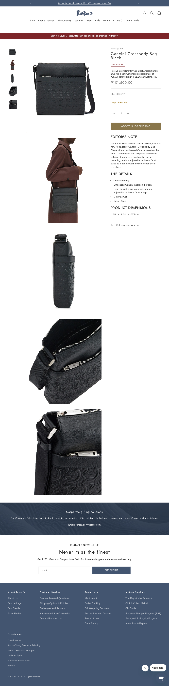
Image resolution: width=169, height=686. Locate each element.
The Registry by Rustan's (138, 598)
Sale (32, 20)
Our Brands (132, 20)
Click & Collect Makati (136, 603)
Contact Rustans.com (51, 618)
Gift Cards (130, 608)
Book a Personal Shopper (21, 650)
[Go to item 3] (12, 78)
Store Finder (14, 613)
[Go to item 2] (12, 65)
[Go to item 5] (12, 104)
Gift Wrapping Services (97, 608)
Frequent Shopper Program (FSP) (143, 613)
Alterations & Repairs (136, 623)
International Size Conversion (55, 613)
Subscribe (112, 570)
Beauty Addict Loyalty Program (141, 618)
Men (89, 20)
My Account (91, 598)
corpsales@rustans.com (88, 525)
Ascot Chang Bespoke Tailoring (24, 645)
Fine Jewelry (64, 20)
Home (106, 20)
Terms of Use (92, 618)
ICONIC (117, 20)
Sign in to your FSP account (63, 36)
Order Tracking (93, 603)
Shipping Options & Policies (54, 603)
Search (11, 665)
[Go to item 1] (12, 52)
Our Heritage (14, 603)
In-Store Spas (15, 655)
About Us (12, 598)
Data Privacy (91, 623)
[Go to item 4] (12, 91)
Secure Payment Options (98, 613)
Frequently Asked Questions (54, 598)
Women (79, 20)
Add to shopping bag (136, 126)
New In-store (14, 640)
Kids (97, 20)
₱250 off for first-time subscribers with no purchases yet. (84, 3)
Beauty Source (46, 20)
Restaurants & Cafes (19, 660)
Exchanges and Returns (52, 608)
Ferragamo (117, 48)
